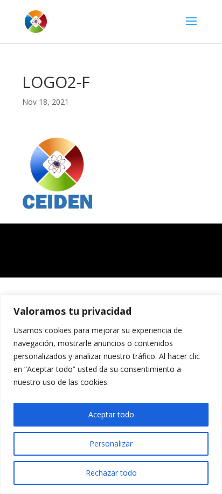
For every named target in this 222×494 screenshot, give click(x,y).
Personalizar (111, 443)
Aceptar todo (111, 414)
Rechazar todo (111, 473)
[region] (111, 394)
